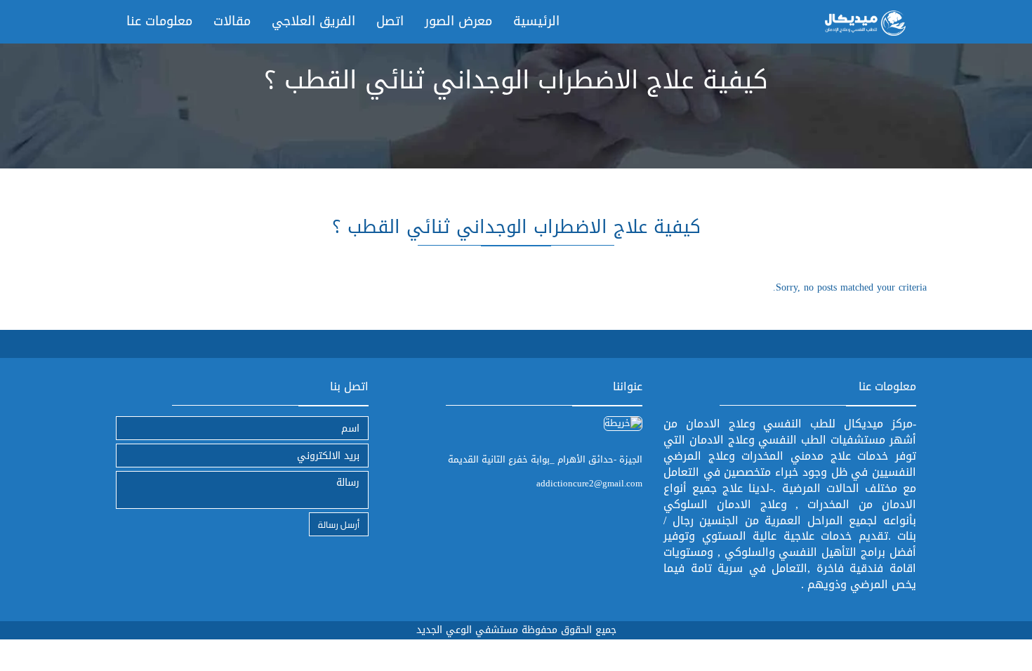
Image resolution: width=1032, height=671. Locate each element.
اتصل (390, 21)
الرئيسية (536, 21)
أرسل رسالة (338, 524)
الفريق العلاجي (313, 21)
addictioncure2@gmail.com (589, 483)
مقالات (232, 21)
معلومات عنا (159, 21)
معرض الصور (458, 21)
